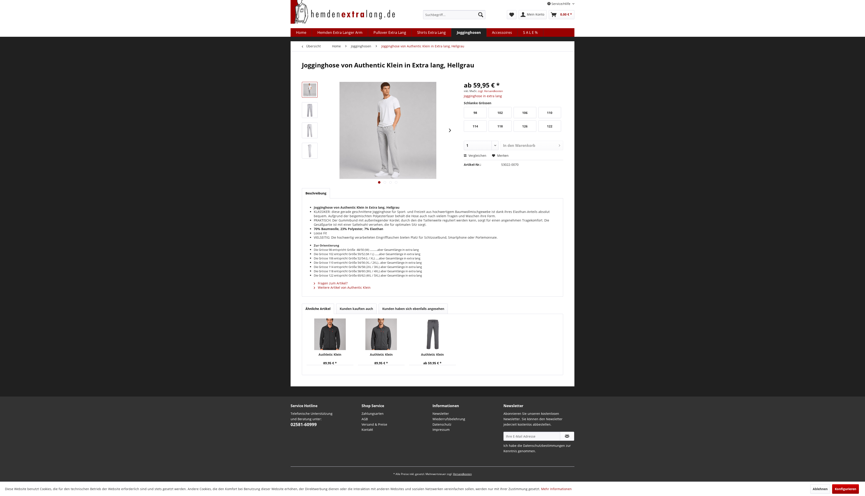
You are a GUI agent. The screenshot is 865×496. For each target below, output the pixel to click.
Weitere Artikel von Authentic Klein (344, 287)
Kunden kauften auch (356, 309)
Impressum (441, 429)
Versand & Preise (374, 424)
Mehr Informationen (556, 489)
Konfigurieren (845, 489)
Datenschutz (441, 424)
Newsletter (440, 413)
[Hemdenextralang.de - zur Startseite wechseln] (343, 13)
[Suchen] (480, 14)
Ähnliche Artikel (317, 309)
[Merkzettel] (512, 14)
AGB (365, 419)
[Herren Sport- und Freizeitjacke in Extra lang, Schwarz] (330, 334)
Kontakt (367, 429)
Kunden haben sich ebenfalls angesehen (413, 309)
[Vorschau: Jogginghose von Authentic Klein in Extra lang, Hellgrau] (310, 90)
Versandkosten (462, 474)
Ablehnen (820, 489)
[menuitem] (454, 14)
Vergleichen (477, 155)
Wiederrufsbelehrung (448, 419)
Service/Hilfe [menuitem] (561, 4)
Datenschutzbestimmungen (544, 445)
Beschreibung (315, 193)
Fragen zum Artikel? (332, 283)
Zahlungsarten (373, 413)
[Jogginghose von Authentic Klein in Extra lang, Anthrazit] (432, 334)
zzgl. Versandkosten (490, 91)
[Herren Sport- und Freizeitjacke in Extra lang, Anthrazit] (381, 334)
